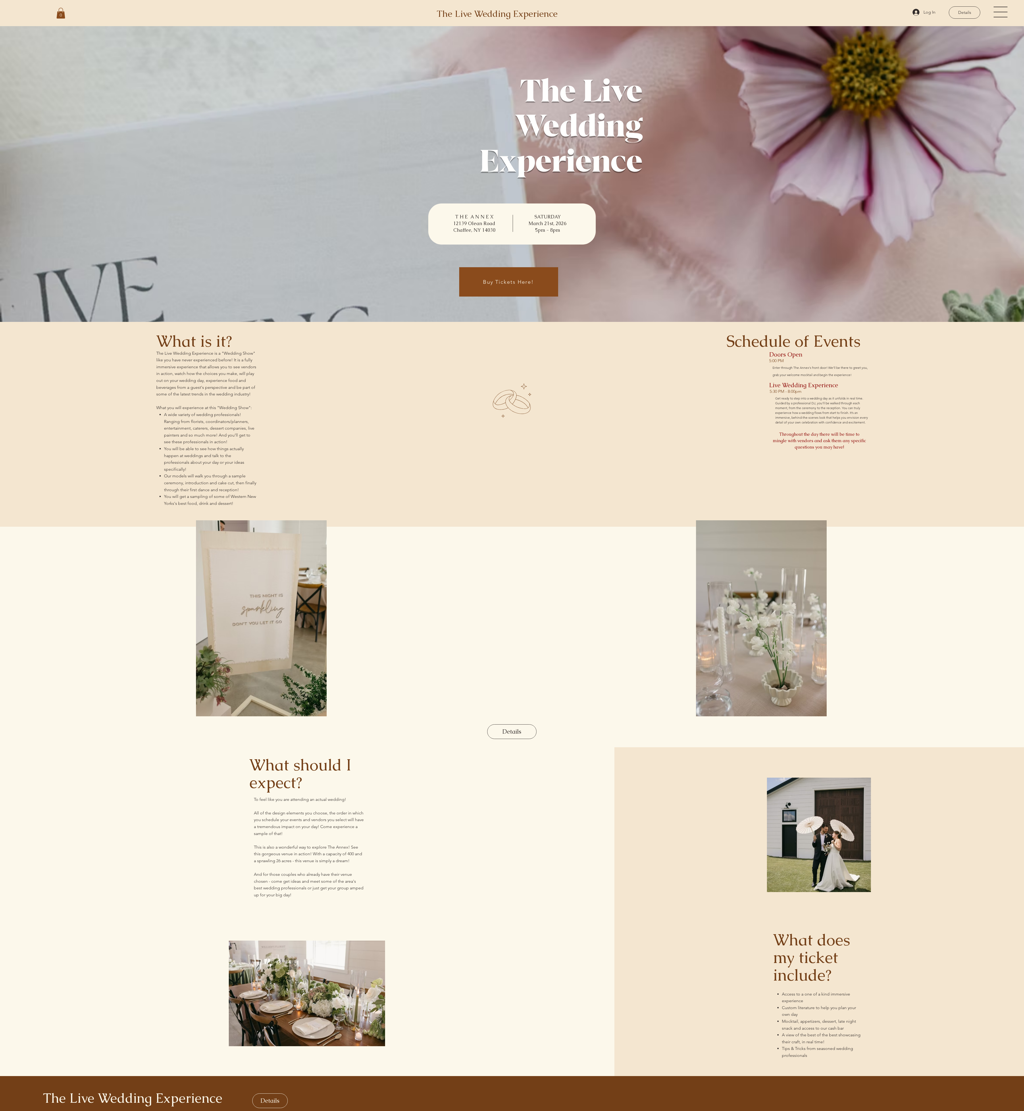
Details (964, 12)
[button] (60, 13)
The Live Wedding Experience (132, 1098)
